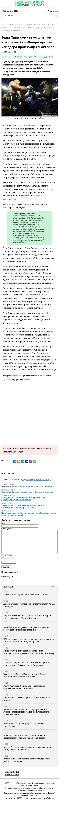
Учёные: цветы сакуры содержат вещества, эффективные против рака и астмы (22, 506)
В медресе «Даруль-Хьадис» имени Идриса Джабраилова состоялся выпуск (25, 675)
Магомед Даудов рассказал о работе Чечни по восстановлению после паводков (26, 628)
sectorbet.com (9, 199)
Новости (8, 586)
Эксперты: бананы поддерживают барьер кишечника (24, 724)
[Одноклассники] (18, 461)
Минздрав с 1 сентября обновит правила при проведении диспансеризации (23, 498)
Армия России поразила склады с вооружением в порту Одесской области (28, 748)
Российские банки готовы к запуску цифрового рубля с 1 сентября (26, 759)
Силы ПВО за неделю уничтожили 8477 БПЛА (26, 594)
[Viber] (30, 461)
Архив (52, 586)
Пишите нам (53, 11)
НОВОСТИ (14, 24)
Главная (5, 24)
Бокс (10, 57)
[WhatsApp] (34, 461)
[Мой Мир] (22, 461)
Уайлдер (28, 57)
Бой (4, 57)
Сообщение (6, 529)
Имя (3, 523)
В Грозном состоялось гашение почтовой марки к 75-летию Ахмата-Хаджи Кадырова (28, 616)
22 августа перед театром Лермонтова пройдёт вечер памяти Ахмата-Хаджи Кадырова (26, 663)
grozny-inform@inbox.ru (45, 798)
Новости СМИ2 (12, 772)
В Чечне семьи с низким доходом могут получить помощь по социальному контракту (28, 640)
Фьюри (37, 57)
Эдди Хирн (48, 57)
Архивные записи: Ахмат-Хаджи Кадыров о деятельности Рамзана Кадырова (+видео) (25, 736)
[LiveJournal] (26, 461)
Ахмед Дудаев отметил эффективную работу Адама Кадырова (29, 605)
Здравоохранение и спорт (32, 24)
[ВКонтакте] (14, 461)
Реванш (18, 57)
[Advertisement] (29, 412)
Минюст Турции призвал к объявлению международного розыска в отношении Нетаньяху (28, 652)
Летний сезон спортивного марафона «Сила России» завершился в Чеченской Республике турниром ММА (26, 712)
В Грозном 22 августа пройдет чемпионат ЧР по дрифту (27, 698)
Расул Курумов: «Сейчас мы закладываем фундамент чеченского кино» (24, 687)
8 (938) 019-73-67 (23, 798)
